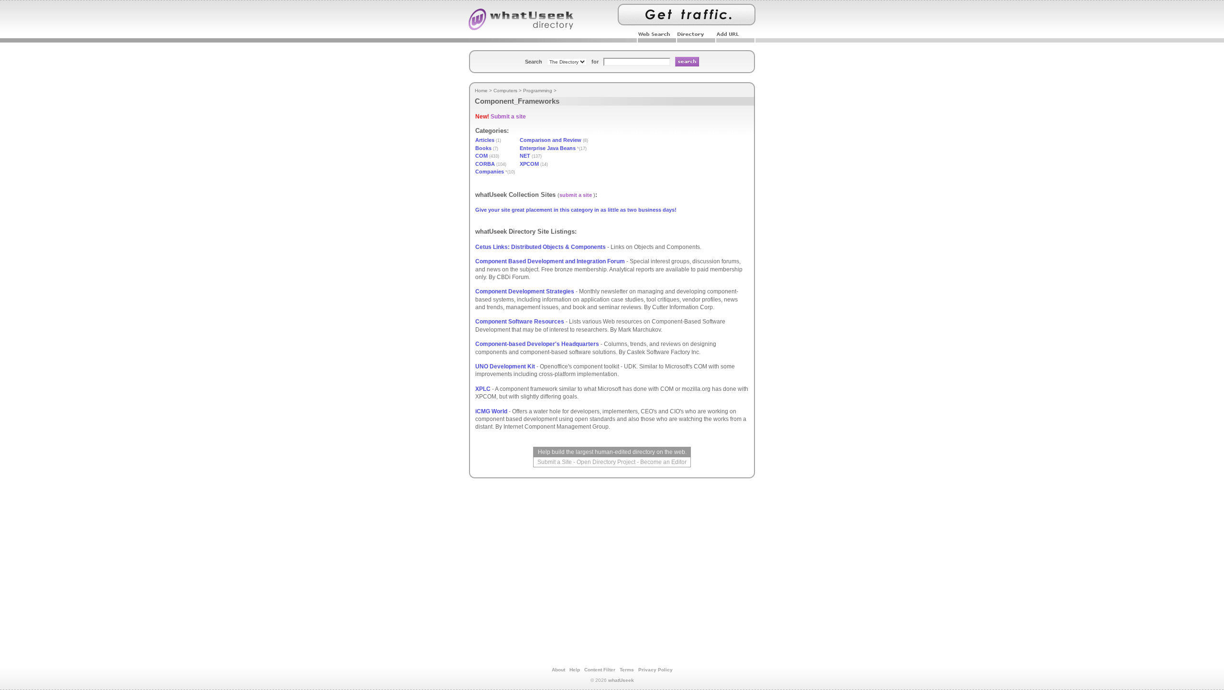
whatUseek (621, 680)
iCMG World (491, 411)
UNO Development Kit (505, 366)
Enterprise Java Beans (548, 148)
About (558, 669)
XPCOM (529, 164)
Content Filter (599, 669)
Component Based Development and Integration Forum (550, 261)
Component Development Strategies (524, 291)
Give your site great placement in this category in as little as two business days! (576, 210)
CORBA (485, 164)
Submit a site (508, 116)
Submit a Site (554, 462)
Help (574, 669)
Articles (484, 140)
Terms (627, 669)
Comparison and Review (550, 140)
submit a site (575, 195)
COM (481, 156)
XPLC (483, 389)
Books (483, 148)
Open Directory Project (606, 462)
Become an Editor (663, 462)
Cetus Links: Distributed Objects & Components (540, 247)
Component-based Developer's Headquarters (537, 344)
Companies (489, 171)
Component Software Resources (519, 321)
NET (525, 156)
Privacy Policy (655, 669)
